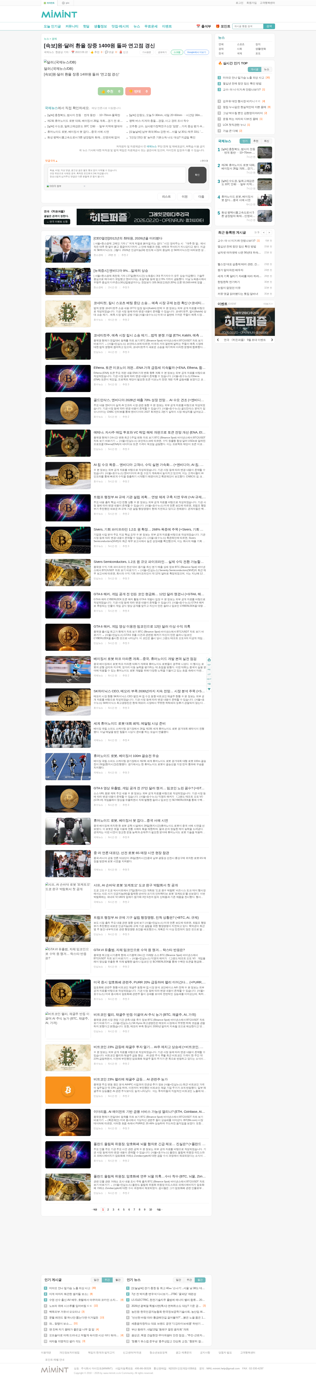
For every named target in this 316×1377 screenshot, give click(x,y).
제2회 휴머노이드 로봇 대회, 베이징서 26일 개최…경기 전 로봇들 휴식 (85, 120)
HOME (209, 660)
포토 (257, 53)
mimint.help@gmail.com (226, 1368)
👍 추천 (96, 52)
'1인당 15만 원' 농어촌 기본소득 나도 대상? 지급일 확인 (162, 137)
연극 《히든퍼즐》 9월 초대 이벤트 (245, 339)
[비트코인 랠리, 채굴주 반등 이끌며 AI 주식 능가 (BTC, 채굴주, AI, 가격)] (68, 1025)
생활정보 (100, 26)
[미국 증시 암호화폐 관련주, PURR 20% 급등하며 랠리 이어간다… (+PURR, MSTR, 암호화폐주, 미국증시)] (68, 993)
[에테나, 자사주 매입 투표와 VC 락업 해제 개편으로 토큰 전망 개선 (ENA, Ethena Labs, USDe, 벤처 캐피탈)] (68, 443)
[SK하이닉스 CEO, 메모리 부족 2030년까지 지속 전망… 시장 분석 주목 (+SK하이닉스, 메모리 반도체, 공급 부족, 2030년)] (68, 702)
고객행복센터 (247, 1352)
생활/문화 (260, 49)
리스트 (166, 196)
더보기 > (268, 303)
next (209, 679)
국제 (239, 53)
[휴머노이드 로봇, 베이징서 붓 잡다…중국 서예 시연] (68, 831)
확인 (197, 174)
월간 (118, 1279)
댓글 (209, 684)
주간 (107, 1279)
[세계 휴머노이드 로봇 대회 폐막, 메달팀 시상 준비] (68, 734)
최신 (266, 141)
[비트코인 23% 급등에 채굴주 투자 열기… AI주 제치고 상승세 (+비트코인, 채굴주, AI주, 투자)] (68, 1057)
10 (150, 1209)
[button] (238, 3)
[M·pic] (65, 3)
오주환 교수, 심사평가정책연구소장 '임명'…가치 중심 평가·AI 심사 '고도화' (167, 126)
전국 (221, 53)
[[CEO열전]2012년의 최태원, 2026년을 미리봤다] (68, 249)
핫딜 (86, 26)
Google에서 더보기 (196, 52)
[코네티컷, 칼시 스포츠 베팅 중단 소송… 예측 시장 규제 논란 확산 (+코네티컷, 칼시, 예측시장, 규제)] (68, 313)
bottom (209, 689)
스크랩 (177, 52)
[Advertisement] (232, 14)
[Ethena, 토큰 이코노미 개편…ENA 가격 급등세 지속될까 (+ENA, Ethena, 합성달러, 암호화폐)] (68, 378)
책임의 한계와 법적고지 (101, 1352)
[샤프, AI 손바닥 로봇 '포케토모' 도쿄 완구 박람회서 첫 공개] (68, 896)
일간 (96, 1279)
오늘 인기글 (52, 26)
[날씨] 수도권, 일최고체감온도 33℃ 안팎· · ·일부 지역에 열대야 (84, 126)
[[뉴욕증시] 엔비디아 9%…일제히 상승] (68, 281)
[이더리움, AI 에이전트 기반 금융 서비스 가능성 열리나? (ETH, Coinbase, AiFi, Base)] (68, 1122)
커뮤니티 (71, 26)
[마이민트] (49, 3)
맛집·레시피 (120, 26)
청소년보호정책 (158, 1352)
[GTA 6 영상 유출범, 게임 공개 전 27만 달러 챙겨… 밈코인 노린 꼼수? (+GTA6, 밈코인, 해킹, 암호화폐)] (68, 799)
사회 (239, 49)
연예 (221, 44)
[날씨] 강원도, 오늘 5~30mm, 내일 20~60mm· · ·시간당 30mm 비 (167, 115)
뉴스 (136, 26)
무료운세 (150, 26)
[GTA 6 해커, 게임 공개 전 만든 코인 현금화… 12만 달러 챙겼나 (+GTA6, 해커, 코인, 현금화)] (68, 605)
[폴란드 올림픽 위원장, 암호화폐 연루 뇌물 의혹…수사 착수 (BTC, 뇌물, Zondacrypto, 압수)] (68, 1187)
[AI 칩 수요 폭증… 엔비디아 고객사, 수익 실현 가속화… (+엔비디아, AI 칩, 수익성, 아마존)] (68, 475)
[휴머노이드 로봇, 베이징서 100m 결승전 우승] (68, 766)
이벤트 (167, 26)
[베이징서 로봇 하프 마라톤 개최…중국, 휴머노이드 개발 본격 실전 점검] (68, 669)
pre (209, 669)
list (209, 674)
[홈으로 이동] (59, 14)
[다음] (272, 339)
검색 (269, 26)
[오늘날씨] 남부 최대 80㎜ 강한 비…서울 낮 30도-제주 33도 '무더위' (167, 131)
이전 (185, 196)
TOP (209, 664)
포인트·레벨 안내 (54, 1359)
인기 (245, 141)
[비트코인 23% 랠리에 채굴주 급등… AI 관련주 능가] (68, 1090)
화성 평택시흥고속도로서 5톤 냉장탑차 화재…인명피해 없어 (83, 137)
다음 (201, 196)
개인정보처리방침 (69, 1352)
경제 (221, 49)
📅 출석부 (203, 26)
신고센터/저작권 (132, 1352)
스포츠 (240, 44)
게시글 (254, 69)
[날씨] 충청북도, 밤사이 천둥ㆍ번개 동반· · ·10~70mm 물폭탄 (83, 115)
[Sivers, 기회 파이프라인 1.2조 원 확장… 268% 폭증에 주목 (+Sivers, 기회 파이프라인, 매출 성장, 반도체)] (68, 540)
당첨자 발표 (225, 1352)
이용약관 (46, 1352)
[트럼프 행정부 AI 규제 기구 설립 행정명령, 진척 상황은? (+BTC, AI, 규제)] (68, 928)
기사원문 (146, 52)
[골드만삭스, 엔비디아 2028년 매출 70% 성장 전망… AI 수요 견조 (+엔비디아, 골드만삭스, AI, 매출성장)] (68, 411)
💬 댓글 (111, 52)
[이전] (218, 339)
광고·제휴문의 (184, 1352)
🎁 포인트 (223, 26)
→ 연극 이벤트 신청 (57, 221)
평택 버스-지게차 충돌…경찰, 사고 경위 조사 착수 (159, 120)
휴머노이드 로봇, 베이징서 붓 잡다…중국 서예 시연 (78, 131)
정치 (257, 44)
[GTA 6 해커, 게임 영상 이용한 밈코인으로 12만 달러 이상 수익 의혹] (68, 637)
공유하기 (162, 52)
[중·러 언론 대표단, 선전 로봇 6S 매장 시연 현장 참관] (68, 863)
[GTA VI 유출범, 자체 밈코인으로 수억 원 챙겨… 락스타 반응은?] (68, 960)
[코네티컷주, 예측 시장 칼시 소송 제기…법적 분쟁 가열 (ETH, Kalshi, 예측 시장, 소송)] (68, 346)
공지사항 (205, 1352)
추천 (255, 141)
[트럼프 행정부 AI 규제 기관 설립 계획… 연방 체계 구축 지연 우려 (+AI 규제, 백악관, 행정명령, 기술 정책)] (68, 508)
